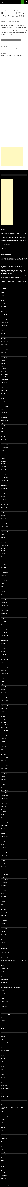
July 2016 (3, 548)
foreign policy (4, 1033)
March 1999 (3, 934)
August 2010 (4, 708)
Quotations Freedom (6, 7)
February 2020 (4, 504)
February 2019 (4, 518)
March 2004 (3, 866)
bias (2, 976)
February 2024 (4, 374)
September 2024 (4, 355)
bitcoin (2, 985)
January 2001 (4, 915)
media (2, 1074)
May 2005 (3, 844)
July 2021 (3, 458)
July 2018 (3, 534)
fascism (2, 1028)
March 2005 (3, 850)
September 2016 (4, 545)
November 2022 (4, 415)
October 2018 (4, 529)
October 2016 (4, 542)
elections (3, 1020)
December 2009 (4, 730)
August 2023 (4, 390)
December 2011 (4, 665)
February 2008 (4, 790)
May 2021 (3, 463)
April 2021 (3, 466)
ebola (2, 1017)
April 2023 (3, 401)
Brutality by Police (5, 993)
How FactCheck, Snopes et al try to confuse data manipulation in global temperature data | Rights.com (14, 259)
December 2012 (4, 632)
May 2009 (3, 749)
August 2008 (4, 773)
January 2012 (4, 662)
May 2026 (3, 300)
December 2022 (4, 412)
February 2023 (4, 406)
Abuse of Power (4, 968)
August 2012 (4, 643)
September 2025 (4, 322)
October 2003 (4, 877)
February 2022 (4, 439)
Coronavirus (4, 1006)
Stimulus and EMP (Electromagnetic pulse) (11, 272)
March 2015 (3, 567)
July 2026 (3, 295)
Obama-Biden (4, 1085)
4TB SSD (3, 965)
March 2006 (3, 833)
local (2, 1069)
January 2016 (4, 559)
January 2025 (4, 344)
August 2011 (4, 676)
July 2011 (3, 678)
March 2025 (3, 338)
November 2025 (4, 317)
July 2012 (3, 646)
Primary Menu (26, 2)
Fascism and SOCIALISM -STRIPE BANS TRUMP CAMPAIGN (12, 55)
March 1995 (3, 939)
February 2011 (4, 692)
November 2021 (4, 447)
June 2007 (3, 811)
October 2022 (4, 417)
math (2, 1072)
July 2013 (3, 616)
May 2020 (3, 496)
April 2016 (3, 553)
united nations (4, 1154)
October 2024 (4, 352)
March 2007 (3, 817)
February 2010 (4, 724)
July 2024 (3, 360)
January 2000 (4, 928)
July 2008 (3, 776)
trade (2, 1149)
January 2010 (4, 727)
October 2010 (4, 703)
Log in (2, 1170)
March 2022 (3, 436)
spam (2, 1130)
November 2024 (4, 349)
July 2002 (3, 888)
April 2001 (3, 907)
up (1, 1157)
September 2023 (4, 387)
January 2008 (4, 792)
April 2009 (3, 752)
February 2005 (4, 852)
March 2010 (3, 722)
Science (2, 1114)
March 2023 (3, 404)
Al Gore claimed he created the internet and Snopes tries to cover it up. (14, 261)
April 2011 (3, 686)
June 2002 (3, 890)
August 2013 (4, 613)
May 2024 (3, 366)
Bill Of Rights (4, 982)
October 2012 (4, 637)
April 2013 (3, 621)
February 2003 (4, 879)
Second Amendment (5, 1116)
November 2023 (4, 382)
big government (4, 979)
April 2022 (3, 434)
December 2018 (4, 523)
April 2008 (3, 784)
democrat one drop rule (6, 1012)
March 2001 (3, 909)
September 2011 (4, 673)
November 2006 (4, 822)
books (2, 990)
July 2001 (3, 901)
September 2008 (4, 771)
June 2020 (3, 493)
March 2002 (3, 896)
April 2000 (3, 926)
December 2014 (4, 570)
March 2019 (3, 515)
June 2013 (3, 618)
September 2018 (4, 531)
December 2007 (4, 795)
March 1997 (3, 937)
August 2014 (4, 580)
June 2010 (3, 714)
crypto (2, 1009)
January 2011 (4, 695)
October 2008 (4, 768)
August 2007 (4, 806)
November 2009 (4, 733)
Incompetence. (4, 1052)
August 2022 (4, 423)
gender (2, 1039)
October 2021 (4, 450)
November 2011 (4, 667)
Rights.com (4, 2)
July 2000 (3, 923)
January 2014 (4, 599)
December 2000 (4, 918)
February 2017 (4, 540)
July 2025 (3, 328)
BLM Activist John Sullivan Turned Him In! (10, 987)
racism (2, 1101)
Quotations (3, 1093)
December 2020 (4, 477)
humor (2, 1047)
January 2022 (4, 442)
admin (10, 21)
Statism (2, 1133)
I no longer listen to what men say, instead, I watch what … (14, 237)
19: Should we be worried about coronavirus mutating (13, 960)
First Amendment (5, 1031)
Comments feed (4, 1175)
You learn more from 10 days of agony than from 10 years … (14, 48)
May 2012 (3, 651)
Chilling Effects (4, 1001)
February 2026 (4, 308)
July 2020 (3, 491)
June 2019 (3, 512)
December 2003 (4, 874)
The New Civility (4, 1146)
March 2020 (3, 502)
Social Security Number (6, 1125)
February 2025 (4, 341)
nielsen (2, 1082)
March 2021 (3, 469)
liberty (2, 1066)
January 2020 (4, 507)
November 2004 (4, 855)
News (2, 1080)
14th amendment (5, 952)
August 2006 (4, 825)
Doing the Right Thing (6, 1014)
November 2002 (4, 882)
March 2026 (3, 306)
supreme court (4, 1138)
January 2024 (4, 376)
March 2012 (3, 657)
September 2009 (4, 738)
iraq (2, 1061)
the (1, 1144)
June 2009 (3, 746)
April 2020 (3, 499)
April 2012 (3, 654)
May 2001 (3, 904)
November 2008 (4, 765)
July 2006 (3, 828)
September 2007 (4, 803)
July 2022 (3, 425)
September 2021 (4, 453)
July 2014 (3, 583)
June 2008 (3, 779)
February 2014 (4, 597)
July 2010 (3, 711)
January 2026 (4, 311)
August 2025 (4, 325)
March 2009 (3, 754)
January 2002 (4, 898)
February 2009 (4, 757)
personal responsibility (6, 1088)
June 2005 (3, 841)
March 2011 (3, 689)
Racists (2, 1104)
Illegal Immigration (5, 1050)
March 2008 (3, 787)
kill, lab (2, 1063)
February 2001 (4, 912)
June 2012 (3, 648)
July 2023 (3, 393)
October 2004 (4, 858)
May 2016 (3, 550)
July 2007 (3, 809)
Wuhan (2, 1160)
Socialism (3, 1127)
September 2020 (4, 485)
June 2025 (3, 330)
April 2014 (3, 591)
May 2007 (3, 814)
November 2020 (4, 480)
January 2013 (4, 629)
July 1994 (3, 942)
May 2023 (3, 398)
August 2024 (4, 357)
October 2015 (4, 561)
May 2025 (3, 333)
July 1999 (3, 931)
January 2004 (4, 871)
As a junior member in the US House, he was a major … (13, 240)
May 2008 (3, 782)
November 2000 (4, 920)
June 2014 (3, 586)
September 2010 (4, 705)
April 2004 (3, 863)
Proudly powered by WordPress (7, 1185)
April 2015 (3, 564)
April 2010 (3, 719)
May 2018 (3, 537)
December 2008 (4, 763)
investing (3, 1058)
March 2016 (3, 556)
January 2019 (4, 521)
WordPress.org (4, 1178)
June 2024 (3, 363)
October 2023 (4, 385)
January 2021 (4, 474)
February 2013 (4, 627)
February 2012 (4, 659)
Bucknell (3, 995)
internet (2, 1055)
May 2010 (3, 716)
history (2, 1044)
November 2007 (4, 798)
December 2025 (4, 314)
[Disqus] (14, 81)
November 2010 (4, 700)
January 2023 (4, 409)
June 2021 (3, 461)
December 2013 (4, 602)
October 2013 (4, 608)
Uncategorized (4, 1152)
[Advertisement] (12, 156)
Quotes (2, 1099)
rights (2, 1111)
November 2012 (4, 635)
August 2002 (4, 885)
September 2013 (4, 610)
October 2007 (4, 801)
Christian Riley (4, 275)
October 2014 (4, 575)
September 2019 (4, 510)
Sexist (2, 1122)
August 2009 (4, 741)
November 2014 (4, 572)
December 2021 (4, 444)
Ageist (2, 971)
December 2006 (4, 820)
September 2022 (4, 420)
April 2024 (3, 368)
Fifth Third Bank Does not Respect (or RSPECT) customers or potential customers (14, 276)
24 (1, 963)
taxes (2, 1141)
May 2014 (3, 589)
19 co (2, 955)
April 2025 (3, 336)
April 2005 (3, 847)
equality (2, 1023)
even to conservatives (6, 1025)
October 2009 (4, 735)
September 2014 (4, 578)
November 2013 (4, 605)
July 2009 (3, 744)
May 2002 (3, 893)
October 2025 (4, 319)
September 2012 (4, 640)
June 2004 (3, 860)
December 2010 (4, 697)
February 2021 (4, 472)
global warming (4, 1042)
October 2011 (4, 670)
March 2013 (3, 624)
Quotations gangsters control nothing (11, 39)
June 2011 (3, 681)
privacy (2, 1091)
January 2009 (4, 760)
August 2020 (4, 488)
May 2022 (3, 431)
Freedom (3, 1036)
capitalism (3, 998)
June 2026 (3, 298)
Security (3, 1119)
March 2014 (3, 594)
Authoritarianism (5, 974)
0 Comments (16, 21)
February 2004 (4, 869)
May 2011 (3, 684)
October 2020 (4, 483)
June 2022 (3, 428)
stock (2, 1135)
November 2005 (4, 836)
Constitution (4, 1004)
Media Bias (3, 1077)
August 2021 (4, 455)
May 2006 (3, 831)
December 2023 (4, 379)
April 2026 (3, 303)
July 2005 (3, 839)
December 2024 (4, 347)
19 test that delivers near (6, 957)
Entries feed (3, 1172)
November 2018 (4, 526)
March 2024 (3, 371)
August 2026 (4, 292)
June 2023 (3, 395)
